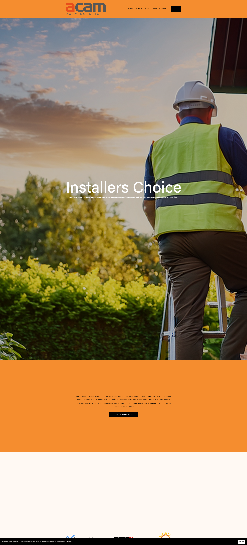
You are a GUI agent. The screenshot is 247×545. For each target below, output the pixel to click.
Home (130, 9)
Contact (162, 9)
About (146, 9)
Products (138, 9)
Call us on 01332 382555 (123, 414)
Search (176, 9)
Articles (154, 9)
